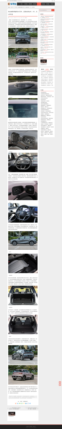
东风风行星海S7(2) (44, 129)
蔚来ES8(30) (51, 118)
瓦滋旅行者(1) (47, 131)
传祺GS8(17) (50, 122)
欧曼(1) (45, 134)
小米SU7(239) (51, 112)
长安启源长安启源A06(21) (45, 109)
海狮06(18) (48, 119)
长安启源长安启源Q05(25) (45, 93)
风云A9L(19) (43, 95)
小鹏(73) (42, 132)
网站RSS (34, 426)
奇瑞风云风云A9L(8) (49, 95)
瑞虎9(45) (42, 106)
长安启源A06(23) (49, 108)
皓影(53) (47, 128)
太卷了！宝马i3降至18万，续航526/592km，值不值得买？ (47, 77)
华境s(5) (42, 135)
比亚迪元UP (12, 17)
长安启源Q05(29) (43, 92)
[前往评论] (60, 385)
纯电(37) (51, 134)
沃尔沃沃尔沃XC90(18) (44, 118)
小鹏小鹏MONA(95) (44, 102)
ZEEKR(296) (49, 96)
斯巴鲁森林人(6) (43, 108)
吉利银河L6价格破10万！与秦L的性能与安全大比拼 (47, 79)
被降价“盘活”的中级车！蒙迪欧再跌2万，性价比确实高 (47, 74)
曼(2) (48, 134)
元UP (10, 17)
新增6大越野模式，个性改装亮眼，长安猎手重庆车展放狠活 (47, 82)
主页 (13, 7)
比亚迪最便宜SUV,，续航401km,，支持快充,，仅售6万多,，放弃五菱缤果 (47, 85)
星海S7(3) (49, 129)
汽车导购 (15, 7)
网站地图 (30, 426)
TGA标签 (27, 426)
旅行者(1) (42, 131)
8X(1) (53, 96)
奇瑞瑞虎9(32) (48, 105)
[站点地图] (52, 0)
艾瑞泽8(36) (50, 132)
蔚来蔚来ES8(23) (43, 119)
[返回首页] (60, 382)
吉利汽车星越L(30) (44, 125)
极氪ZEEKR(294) (43, 96)
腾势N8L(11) (49, 115)
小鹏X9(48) (49, 125)
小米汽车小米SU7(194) (44, 112)
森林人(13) (46, 106)
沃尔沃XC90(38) (43, 116)
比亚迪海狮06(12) (43, 121)
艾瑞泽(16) (46, 132)
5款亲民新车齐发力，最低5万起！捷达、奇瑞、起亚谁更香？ (47, 83)
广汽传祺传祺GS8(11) (44, 122)
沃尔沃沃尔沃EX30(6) (44, 98)
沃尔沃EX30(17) (43, 99)
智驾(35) (51, 131)
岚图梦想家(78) (43, 105)
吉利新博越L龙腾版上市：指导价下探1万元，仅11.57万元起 (47, 80)
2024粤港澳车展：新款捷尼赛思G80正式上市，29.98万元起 (47, 71)
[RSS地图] (54, 0)
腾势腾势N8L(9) (43, 115)
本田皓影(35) (43, 128)
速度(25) (42, 134)
